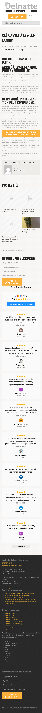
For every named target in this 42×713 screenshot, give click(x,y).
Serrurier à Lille (9, 615)
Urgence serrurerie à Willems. (14, 597)
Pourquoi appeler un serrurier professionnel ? (19, 593)
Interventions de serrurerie (26, 46)
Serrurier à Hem (10, 613)
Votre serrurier (8, 46)
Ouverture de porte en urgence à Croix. (17, 595)
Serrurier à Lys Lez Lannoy (13, 623)
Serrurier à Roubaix (11, 617)
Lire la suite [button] (21, 325)
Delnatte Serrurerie (25, 163)
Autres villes (8, 630)
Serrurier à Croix (10, 626)
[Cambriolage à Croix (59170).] (31, 222)
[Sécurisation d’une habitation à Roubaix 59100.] (31, 198)
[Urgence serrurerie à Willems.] (11, 198)
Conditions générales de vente (12, 588)
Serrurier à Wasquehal (12, 628)
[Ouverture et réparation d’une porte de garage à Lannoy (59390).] (11, 226)
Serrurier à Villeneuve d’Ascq (14, 621)
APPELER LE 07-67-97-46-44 (11, 282)
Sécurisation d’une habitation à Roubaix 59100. (28, 211)
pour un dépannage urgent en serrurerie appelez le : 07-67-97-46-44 (21, 133)
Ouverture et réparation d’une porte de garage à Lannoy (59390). (10, 239)
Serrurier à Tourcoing (11, 619)
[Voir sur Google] (21, 330)
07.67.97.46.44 (17, 16)
